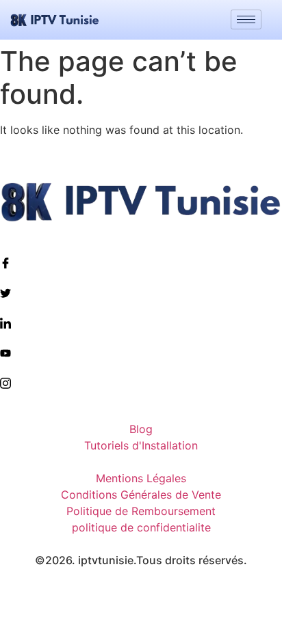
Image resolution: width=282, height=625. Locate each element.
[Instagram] (141, 382)
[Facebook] (141, 262)
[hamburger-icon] (246, 19)
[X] (141, 292)
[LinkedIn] (141, 322)
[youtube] (141, 352)
